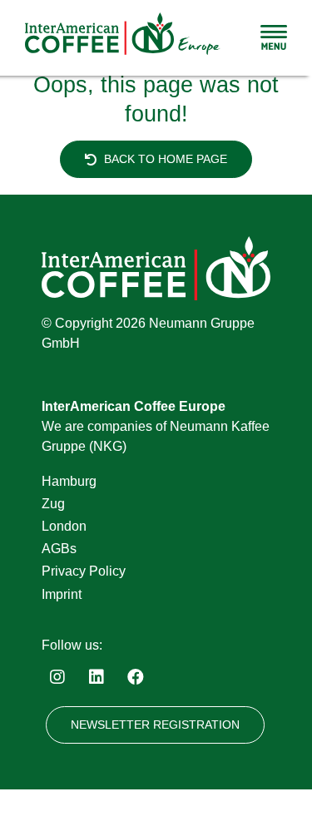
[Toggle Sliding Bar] (273, 37)
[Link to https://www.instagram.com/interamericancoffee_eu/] (57, 677)
